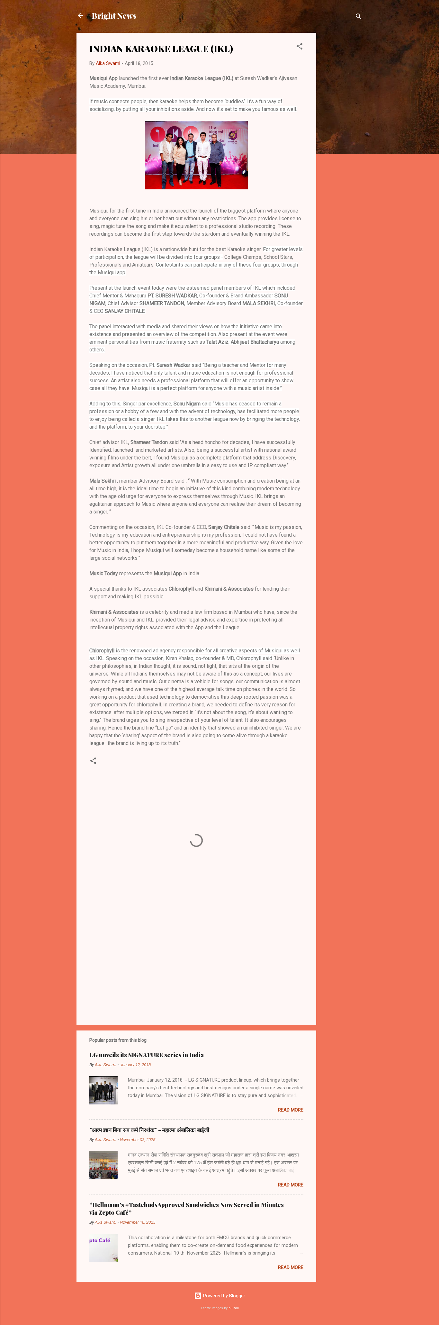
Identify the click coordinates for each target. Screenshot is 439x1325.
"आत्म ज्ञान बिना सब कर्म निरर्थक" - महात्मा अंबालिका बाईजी (149, 1130)
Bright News (114, 15)
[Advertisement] (342, 129)
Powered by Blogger (223, 1296)
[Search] (359, 17)
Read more (290, 1110)
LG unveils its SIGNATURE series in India (146, 1055)
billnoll (233, 1308)
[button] (299, 47)
